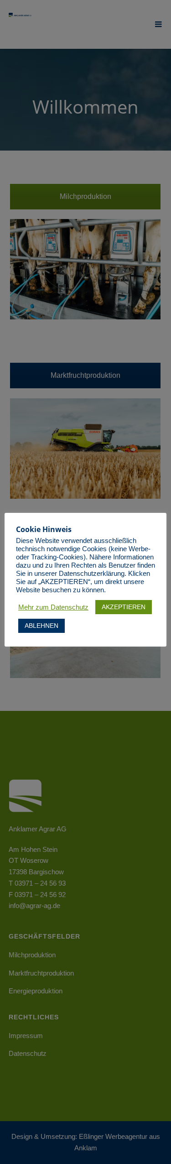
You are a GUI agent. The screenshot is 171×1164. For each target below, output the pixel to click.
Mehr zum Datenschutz (53, 607)
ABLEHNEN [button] (41, 625)
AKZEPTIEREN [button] (123, 607)
